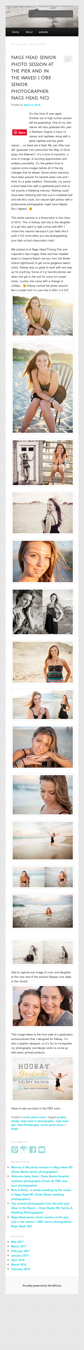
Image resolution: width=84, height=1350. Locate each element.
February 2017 (20, 1251)
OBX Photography (28, 1125)
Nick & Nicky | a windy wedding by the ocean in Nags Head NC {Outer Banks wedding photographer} (41, 1194)
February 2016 (20, 1269)
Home (15, 32)
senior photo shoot (34, 1117)
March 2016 (18, 1264)
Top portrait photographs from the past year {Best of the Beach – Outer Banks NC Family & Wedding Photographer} (42, 1207)
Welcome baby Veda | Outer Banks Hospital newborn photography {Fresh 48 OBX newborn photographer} (40, 1180)
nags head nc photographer (37, 1121)
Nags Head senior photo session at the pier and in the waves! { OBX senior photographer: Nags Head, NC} (33, 77)
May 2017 (17, 1242)
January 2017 (20, 1255)
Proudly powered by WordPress (42, 1285)
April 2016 (18, 1260)
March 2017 (18, 1246)
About (29, 32)
